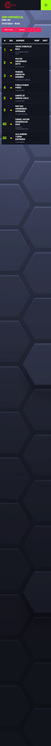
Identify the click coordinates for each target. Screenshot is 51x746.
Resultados (9, 30)
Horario (22, 30)
